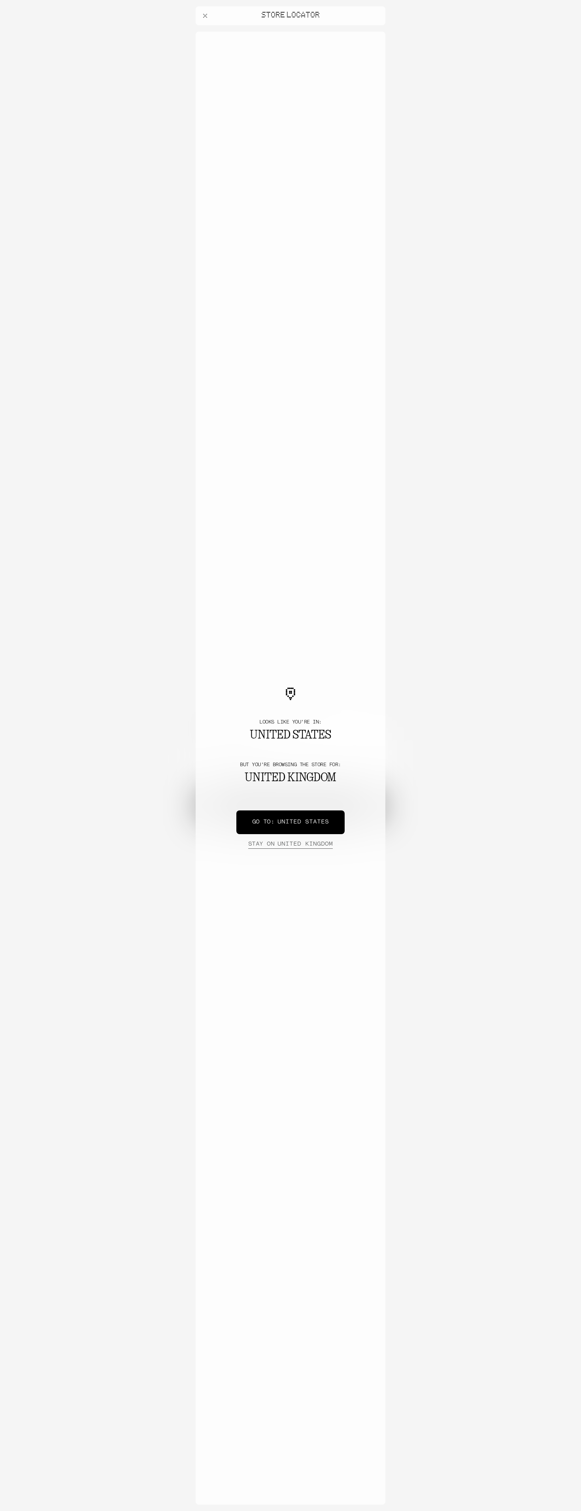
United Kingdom (290, 844)
